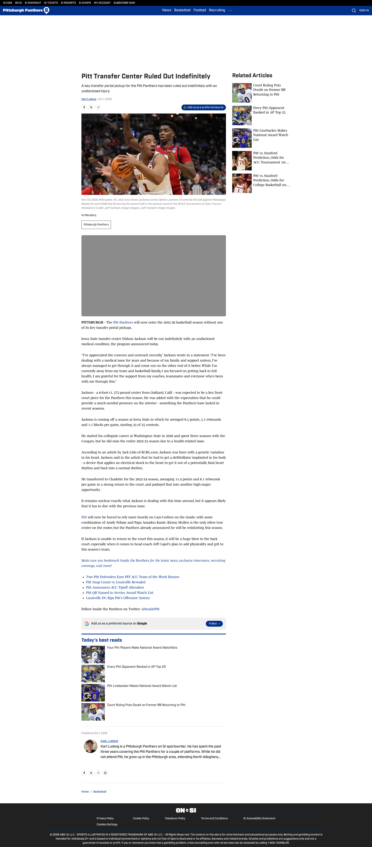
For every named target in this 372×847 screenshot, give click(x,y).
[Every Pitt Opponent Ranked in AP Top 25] (261, 115)
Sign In (364, 10)
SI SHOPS (85, 3)
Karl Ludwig (88, 99)
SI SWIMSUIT (33, 3)
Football (200, 10)
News (166, 10)
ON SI (18, 3)
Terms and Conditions (214, 818)
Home (85, 791)
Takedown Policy (175, 818)
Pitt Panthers (123, 322)
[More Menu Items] (230, 10)
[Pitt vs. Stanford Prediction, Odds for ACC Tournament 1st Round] (261, 160)
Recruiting (217, 10)
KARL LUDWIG (109, 741)
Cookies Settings (107, 824)
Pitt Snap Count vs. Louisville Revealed (115, 582)
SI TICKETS (51, 3)
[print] (105, 773)
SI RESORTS (68, 3)
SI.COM (7, 3)
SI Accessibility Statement (259, 818)
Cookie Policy (141, 818)
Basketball (182, 10)
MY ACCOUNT (102, 3)
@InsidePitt (151, 609)
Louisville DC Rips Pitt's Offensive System (118, 598)
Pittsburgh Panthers (96, 224)
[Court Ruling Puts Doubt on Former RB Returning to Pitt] (261, 93)
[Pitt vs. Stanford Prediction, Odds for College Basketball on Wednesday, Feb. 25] (261, 183)
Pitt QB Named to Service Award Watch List (119, 593)
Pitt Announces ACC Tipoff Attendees (115, 587)
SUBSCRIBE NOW (124, 3)
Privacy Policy (105, 818)
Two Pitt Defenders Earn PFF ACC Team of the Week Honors (132, 577)
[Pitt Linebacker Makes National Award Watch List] (261, 138)
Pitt (84, 517)
